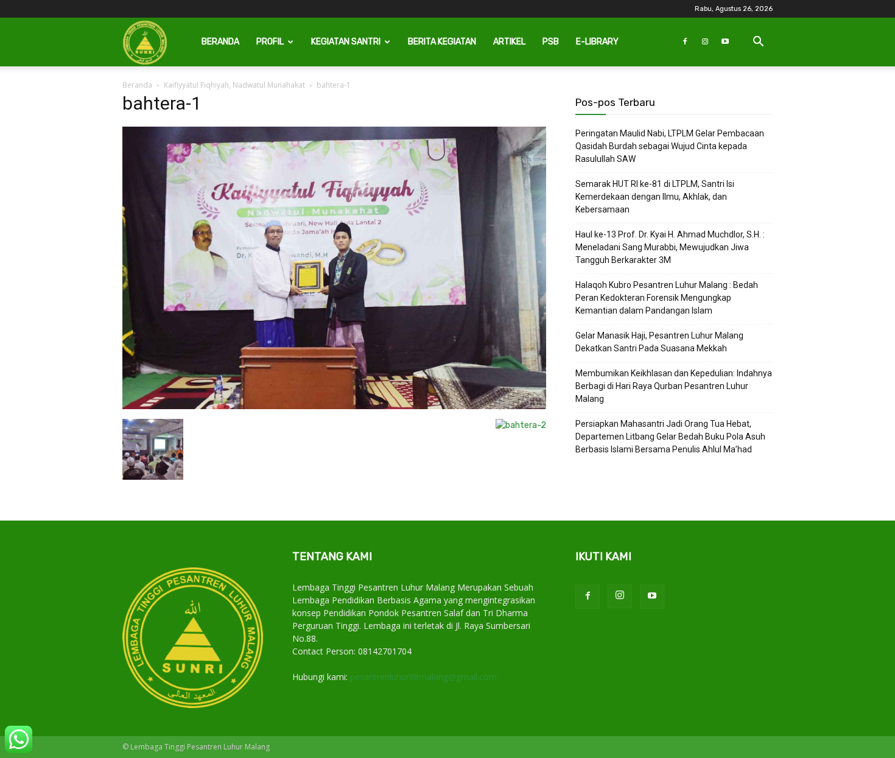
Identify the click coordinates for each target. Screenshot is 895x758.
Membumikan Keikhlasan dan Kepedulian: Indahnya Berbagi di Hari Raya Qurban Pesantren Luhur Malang (673, 386)
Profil (270, 42)
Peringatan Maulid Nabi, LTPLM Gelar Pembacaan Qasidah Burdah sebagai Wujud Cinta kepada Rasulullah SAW (669, 146)
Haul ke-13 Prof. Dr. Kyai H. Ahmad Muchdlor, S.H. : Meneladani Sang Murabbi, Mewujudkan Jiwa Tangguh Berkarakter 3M (670, 247)
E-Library (597, 42)
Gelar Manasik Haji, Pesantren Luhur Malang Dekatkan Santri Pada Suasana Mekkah (659, 342)
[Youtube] (725, 42)
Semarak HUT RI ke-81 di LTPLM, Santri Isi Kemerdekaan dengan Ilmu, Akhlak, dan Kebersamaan (654, 196)
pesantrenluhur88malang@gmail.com (423, 677)
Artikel (509, 42)
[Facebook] (685, 42)
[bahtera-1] (334, 406)
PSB (550, 42)
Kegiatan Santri (346, 42)
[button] (758, 43)
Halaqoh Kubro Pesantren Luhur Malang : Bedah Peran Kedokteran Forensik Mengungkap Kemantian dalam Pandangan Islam (666, 297)
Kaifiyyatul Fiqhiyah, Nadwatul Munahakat (234, 85)
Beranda (220, 42)
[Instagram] (705, 42)
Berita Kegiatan (442, 42)
